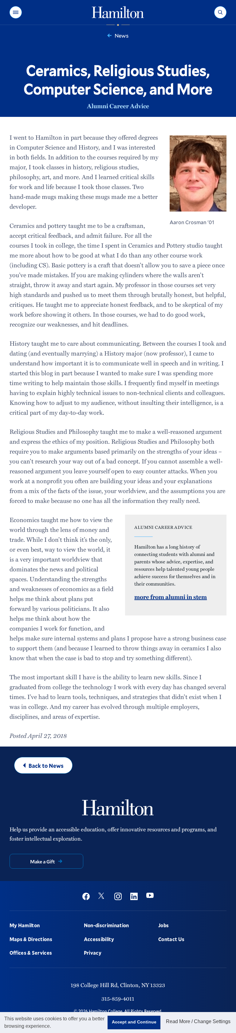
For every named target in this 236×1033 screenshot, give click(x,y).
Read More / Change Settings (198, 1021)
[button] (15, 12)
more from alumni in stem (170, 596)
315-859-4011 (117, 998)
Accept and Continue (134, 1021)
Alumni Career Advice (118, 105)
